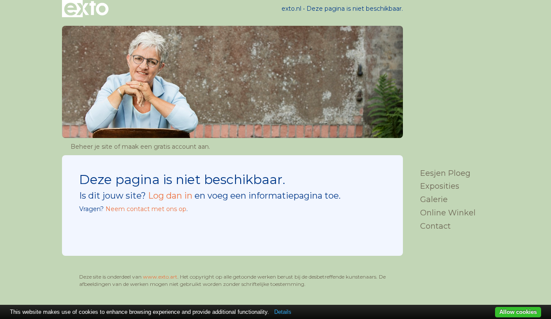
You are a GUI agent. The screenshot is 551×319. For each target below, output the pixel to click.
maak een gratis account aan (165, 146)
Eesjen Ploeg (445, 173)
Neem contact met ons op (145, 209)
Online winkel (448, 213)
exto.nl (291, 8)
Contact (435, 226)
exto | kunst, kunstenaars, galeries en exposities (86, 8)
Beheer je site (91, 146)
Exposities (439, 186)
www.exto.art (160, 276)
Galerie (434, 199)
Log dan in (170, 195)
